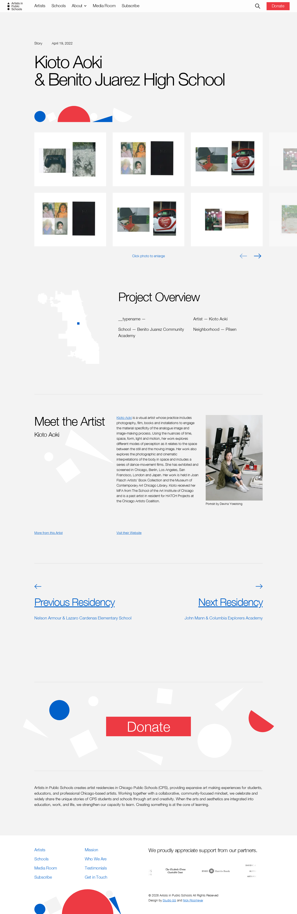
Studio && (169, 900)
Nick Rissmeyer (193, 900)
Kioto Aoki (124, 418)
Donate (278, 5)
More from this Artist (48, 533)
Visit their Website (129, 533)
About (77, 5)
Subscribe (130, 5)
